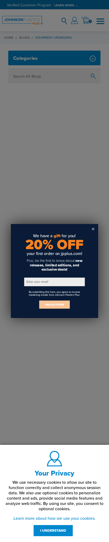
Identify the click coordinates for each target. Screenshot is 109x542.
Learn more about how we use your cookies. (54, 518)
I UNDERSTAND (53, 530)
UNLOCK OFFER (54, 304)
